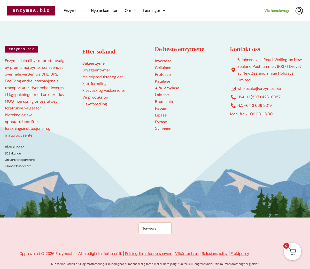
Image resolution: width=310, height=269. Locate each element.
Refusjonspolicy (215, 253)
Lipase (161, 115)
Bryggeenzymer (96, 70)
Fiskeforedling (94, 104)
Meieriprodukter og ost (102, 76)
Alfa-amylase (167, 88)
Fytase (161, 121)
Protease (163, 74)
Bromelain (164, 101)
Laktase (162, 94)
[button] (81, 10)
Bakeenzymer (94, 63)
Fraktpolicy (240, 253)
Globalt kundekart (18, 166)
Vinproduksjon (95, 97)
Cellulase (163, 67)
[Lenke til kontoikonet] (299, 11)
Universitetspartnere (20, 160)
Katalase (162, 81)
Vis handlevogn (277, 10)
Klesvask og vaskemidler (103, 90)
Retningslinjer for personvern (148, 253)
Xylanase (163, 128)
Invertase (163, 60)
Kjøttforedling (94, 83)
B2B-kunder (13, 153)
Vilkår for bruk (187, 253)
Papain (161, 108)
